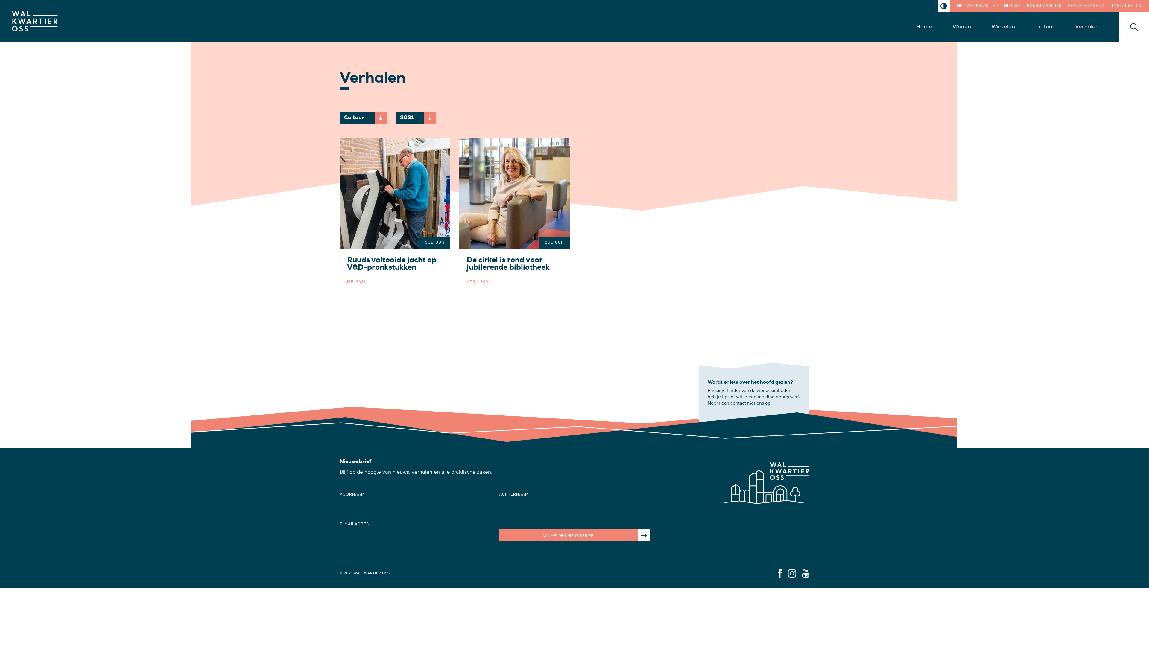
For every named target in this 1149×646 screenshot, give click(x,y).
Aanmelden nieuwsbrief (567, 536)
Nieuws (1012, 6)
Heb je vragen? (1086, 6)
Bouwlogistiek (1044, 6)
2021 (418, 119)
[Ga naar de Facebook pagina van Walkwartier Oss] (780, 573)
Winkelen (1003, 26)
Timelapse (1121, 6)
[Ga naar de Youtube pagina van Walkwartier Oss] (805, 573)
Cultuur (1045, 26)
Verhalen (1087, 26)
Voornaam (352, 494)
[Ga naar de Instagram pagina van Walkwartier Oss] (792, 573)
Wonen (961, 26)
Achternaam (514, 494)
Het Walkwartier (977, 6)
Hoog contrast (944, 6)
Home (924, 26)
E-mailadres (354, 524)
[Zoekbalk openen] (1134, 27)
